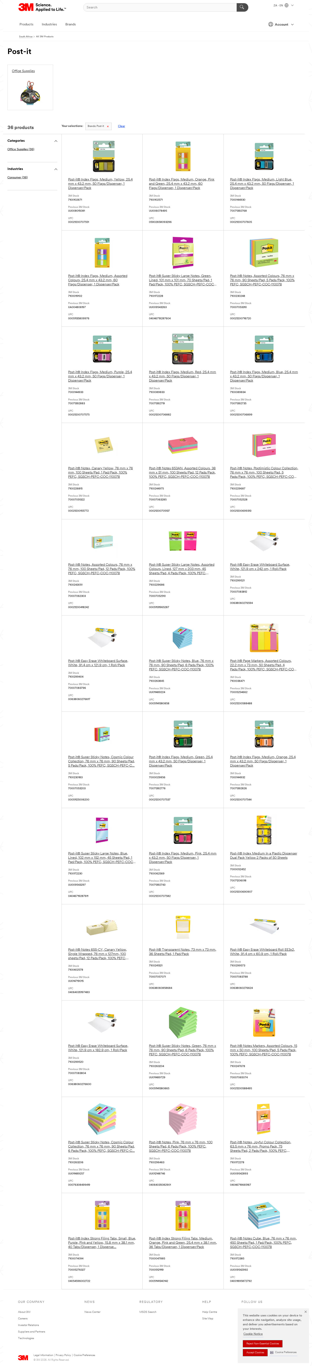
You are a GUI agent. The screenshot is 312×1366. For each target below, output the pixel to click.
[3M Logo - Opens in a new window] (42, 7)
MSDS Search (147, 1312)
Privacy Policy (63, 1355)
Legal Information (43, 1355)
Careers (23, 1318)
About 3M (24, 1312)
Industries (49, 24)
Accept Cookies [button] (255, 1352)
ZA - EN (279, 5)
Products (26, 24)
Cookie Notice (253, 1334)
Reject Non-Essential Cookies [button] (262, 1343)
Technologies (26, 1338)
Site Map (207, 1318)
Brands (70, 24)
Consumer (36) (17, 177)
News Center (92, 1312)
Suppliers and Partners (31, 1331)
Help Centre (209, 1312)
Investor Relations (28, 1325)
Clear (121, 126)
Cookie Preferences (84, 1355)
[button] (283, 1352)
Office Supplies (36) (20, 149)
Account (281, 24)
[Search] (242, 7)
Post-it (96, 126)
